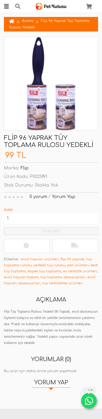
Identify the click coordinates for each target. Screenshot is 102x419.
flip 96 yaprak (72, 259)
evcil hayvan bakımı (21, 277)
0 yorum (38, 196)
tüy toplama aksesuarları (63, 277)
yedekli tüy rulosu (49, 265)
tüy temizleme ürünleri (62, 283)
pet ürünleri (78, 265)
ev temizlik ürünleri (80, 271)
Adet (8, 210)
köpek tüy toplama (44, 271)
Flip (25, 168)
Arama (27, 21)
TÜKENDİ (51, 231)
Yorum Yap (63, 196)
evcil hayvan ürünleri (40, 259)
